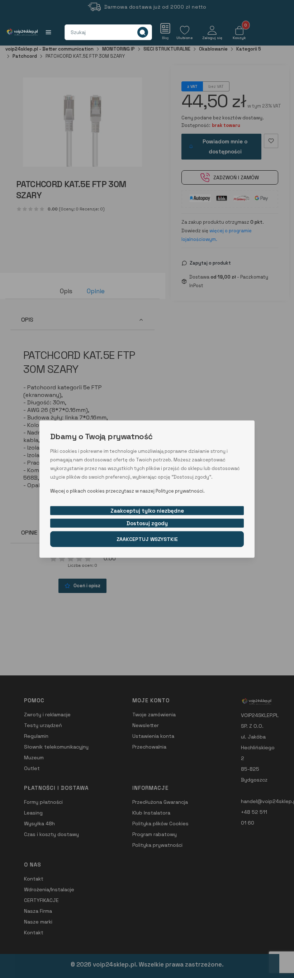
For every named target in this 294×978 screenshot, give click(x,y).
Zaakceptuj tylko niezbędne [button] (147, 510)
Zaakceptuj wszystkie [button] (147, 539)
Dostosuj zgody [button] (147, 522)
